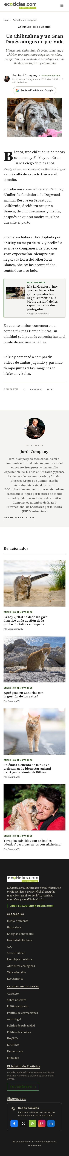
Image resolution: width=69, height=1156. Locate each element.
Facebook (36, 389)
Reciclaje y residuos (19, 959)
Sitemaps (13, 1057)
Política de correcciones (22, 1013)
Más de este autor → (19, 517)
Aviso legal (14, 1019)
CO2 (9, 947)
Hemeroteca (15, 1051)
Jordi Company (27, 75)
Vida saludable (16, 972)
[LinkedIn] (51, 1123)
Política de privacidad (21, 1025)
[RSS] (32, 1123)
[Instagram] (41, 1123)
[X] (23, 1123)
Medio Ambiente (17, 921)
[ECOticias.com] (20, 5)
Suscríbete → (23, 1087)
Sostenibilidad (16, 953)
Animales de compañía (25, 20)
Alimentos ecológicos (21, 966)
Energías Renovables (20, 934)
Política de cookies (19, 1032)
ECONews (13, 1045)
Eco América (15, 978)
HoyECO (12, 1038)
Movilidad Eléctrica (19, 940)
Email (50, 389)
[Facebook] (14, 1123)
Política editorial (17, 1006)
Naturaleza (14, 927)
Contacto (13, 993)
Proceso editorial (51, 75)
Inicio (6, 20)
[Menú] (61, 5)
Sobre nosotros (16, 1000)
